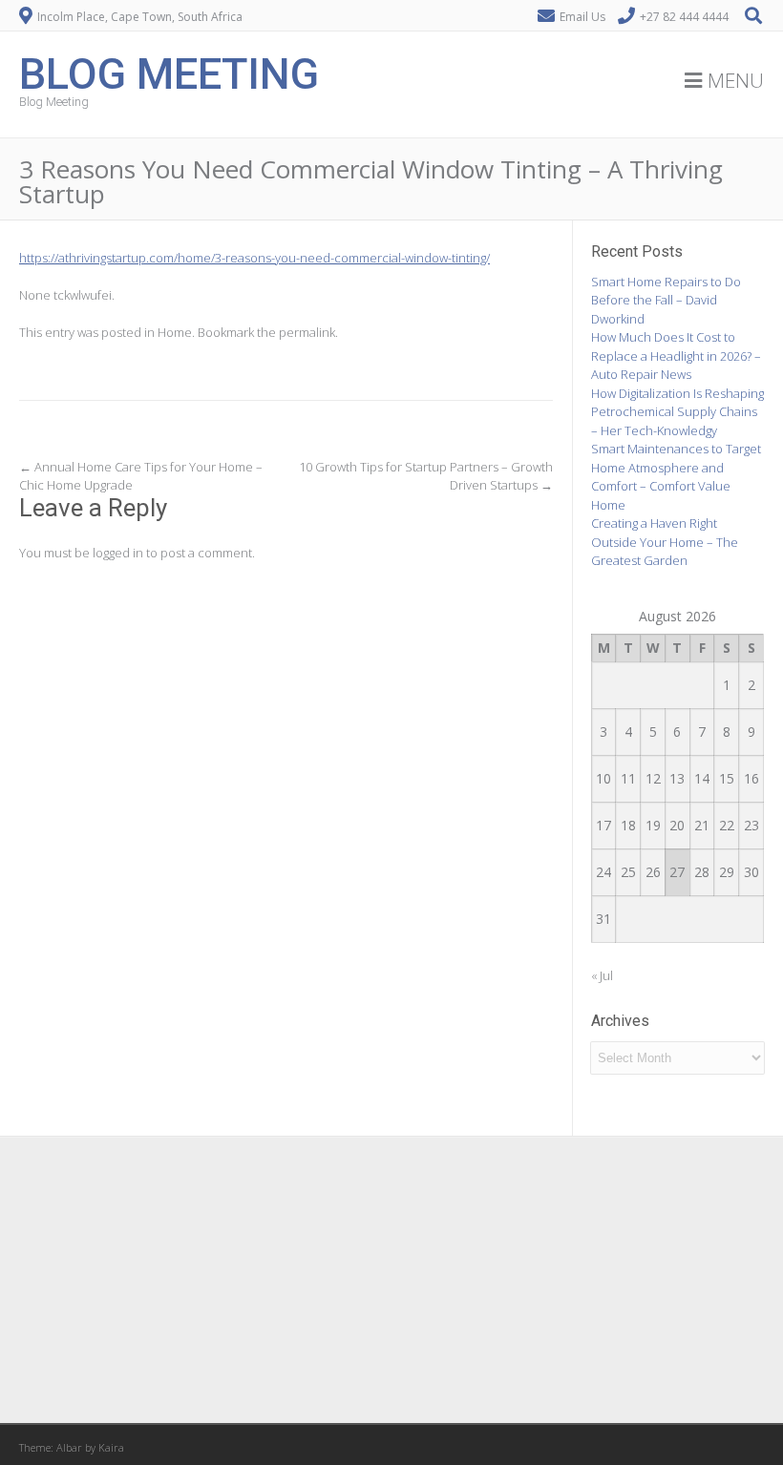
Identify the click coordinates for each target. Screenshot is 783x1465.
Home (175, 332)
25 (628, 872)
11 (628, 778)
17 (603, 825)
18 (628, 825)
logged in (118, 552)
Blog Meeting (169, 72)
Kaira (111, 1447)
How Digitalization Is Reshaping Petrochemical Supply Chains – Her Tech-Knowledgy (677, 412)
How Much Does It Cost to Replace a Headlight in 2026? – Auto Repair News (676, 355)
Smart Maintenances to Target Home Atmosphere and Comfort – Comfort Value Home (676, 476)
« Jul (602, 975)
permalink (307, 332)
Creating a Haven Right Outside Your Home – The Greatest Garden (664, 541)
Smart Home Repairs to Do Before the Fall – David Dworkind (666, 300)
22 (726, 825)
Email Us (582, 17)
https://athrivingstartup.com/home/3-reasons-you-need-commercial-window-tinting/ (254, 257)
